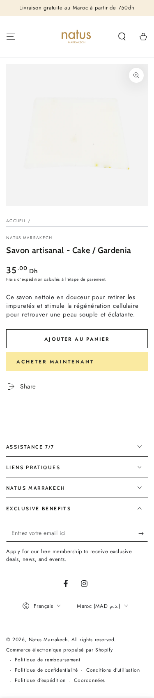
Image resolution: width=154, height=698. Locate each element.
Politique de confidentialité (46, 670)
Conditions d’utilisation (113, 670)
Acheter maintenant (55, 361)
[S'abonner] (143, 533)
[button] (122, 37)
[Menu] (10, 37)
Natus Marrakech (29, 238)
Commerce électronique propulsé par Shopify (59, 650)
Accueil (16, 221)
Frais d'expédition (24, 279)
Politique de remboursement (47, 659)
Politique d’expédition (40, 680)
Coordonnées (89, 680)
